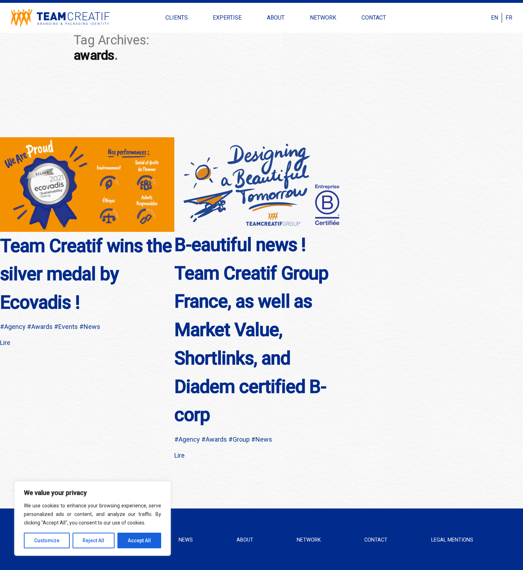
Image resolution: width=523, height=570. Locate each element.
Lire (5, 342)
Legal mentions (452, 540)
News (92, 326)
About (276, 17)
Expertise (227, 17)
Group (241, 439)
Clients (176, 17)
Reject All (93, 540)
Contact (373, 17)
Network (323, 17)
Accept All (139, 540)
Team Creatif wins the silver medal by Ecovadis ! (86, 274)
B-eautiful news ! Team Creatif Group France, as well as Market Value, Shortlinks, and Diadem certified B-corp (251, 330)
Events (68, 326)
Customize (46, 540)
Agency (15, 326)
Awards (42, 326)
